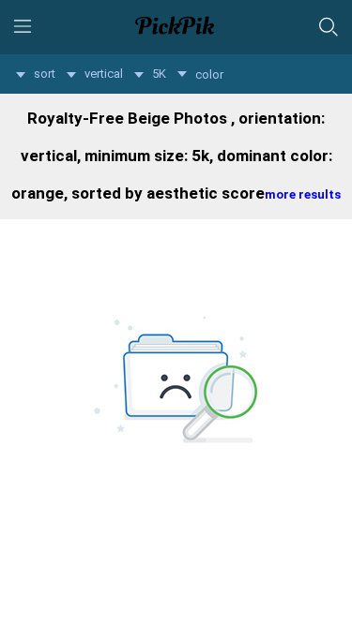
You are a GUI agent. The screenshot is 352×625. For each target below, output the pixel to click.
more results (303, 194)
